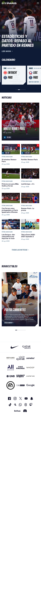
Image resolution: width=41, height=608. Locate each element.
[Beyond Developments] (10, 358)
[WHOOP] (30, 367)
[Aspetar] (30, 376)
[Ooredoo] (30, 358)
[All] (10, 367)
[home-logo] (9, 3)
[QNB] (10, 376)
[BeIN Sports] (20, 385)
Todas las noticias (19, 250)
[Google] (30, 385)
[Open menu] (38, 3)
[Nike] (15, 347)
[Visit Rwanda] (20, 367)
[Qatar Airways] (26, 347)
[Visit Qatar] (20, 358)
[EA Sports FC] (10, 385)
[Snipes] (20, 376)
